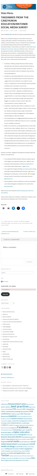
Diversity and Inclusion (9, 334)
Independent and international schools (13, 341)
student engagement (25, 449)
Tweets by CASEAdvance (7, 377)
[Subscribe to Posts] (1, 281)
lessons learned (7, 437)
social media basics (25, 441)
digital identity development (27, 425)
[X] (2, 367)
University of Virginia (24, 458)
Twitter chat (12, 456)
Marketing (5, 346)
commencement (16, 418)
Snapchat (4, 441)
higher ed (10, 432)
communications (27, 418)
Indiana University (13, 434)
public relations (26, 439)
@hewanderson (8, 179)
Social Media (23, 30)
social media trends (27, 223)
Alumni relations (7, 316)
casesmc (16, 221)
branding (9, 409)
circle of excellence (22, 416)
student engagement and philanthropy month (13, 451)
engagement (13, 428)
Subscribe (5, 294)
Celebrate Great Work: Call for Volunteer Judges (15, 390)
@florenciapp (30, 161)
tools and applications (17, 453)
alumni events (30, 404)
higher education (22, 432)
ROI (32, 439)
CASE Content (6, 324)
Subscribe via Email (8, 286)
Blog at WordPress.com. (7, 470)
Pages (4, 351)
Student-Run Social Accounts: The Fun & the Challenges (17, 388)
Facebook (21, 221)
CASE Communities (28, 409)
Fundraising (6, 339)
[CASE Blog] (18, 7)
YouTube (25, 460)
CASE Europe (15, 414)
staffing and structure (12, 449)
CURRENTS (4, 425)
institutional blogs (5, 223)
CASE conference (8, 221)
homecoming (4, 434)
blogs (30, 407)
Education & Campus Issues (10, 336)
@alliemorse (26, 166)
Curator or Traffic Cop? (29, 231)
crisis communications (14, 423)
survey (3, 225)
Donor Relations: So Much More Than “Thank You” (16, 385)
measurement (32, 437)
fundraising (17, 430)
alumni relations (6, 407)
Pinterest (20, 439)
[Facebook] (10, 367)
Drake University (5, 428)
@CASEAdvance (6, 374)
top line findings (21, 190)
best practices (19, 406)
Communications (7, 329)
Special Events (6, 356)
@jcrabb (9, 34)
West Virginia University (8, 460)
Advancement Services (9, 311)
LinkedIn (18, 437)
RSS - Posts (5, 281)
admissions (4, 404)
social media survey (16, 223)
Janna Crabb (14, 30)
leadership (5, 344)
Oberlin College (5, 439)
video (32, 458)
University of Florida (21, 456)
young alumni (18, 460)
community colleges (6, 421)
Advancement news (17, 404)
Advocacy (5, 314)
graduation (4, 432)
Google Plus (29, 430)
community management (19, 421)
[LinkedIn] (5, 367)
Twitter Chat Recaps (8, 359)
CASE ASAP (19, 409)
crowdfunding (25, 423)
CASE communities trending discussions (14, 411)
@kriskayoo (32, 171)
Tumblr (28, 453)
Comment (29, 262)
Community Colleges (8, 331)
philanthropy (14, 439)
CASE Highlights (7, 326)
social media (13, 441)
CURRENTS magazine (14, 425)
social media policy (23, 444)
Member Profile (7, 349)
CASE (14, 409)
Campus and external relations (11, 319)
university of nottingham (12, 458)
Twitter (7, 225)
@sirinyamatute (8, 186)
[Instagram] (7, 367)
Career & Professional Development (12, 321)
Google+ (23, 430)
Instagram (27, 221)
